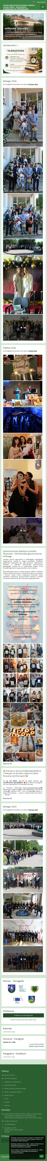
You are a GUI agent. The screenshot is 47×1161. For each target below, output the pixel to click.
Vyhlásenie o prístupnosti (12, 1082)
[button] (33, 2)
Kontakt (7, 1102)
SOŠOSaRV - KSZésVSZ (16, 28)
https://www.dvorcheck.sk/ (31, 788)
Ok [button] (41, 1156)
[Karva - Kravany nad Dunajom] (12, 988)
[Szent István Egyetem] (23, 988)
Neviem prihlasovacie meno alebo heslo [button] (23, 1020)
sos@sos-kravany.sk (10, 1121)
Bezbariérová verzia (9, 1157)
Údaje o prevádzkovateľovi (13, 1092)
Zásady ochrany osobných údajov (15, 1088)
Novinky (7, 1105)
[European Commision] (18, 999)
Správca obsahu (9, 1075)
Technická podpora (10, 1078)
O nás (6, 1099)
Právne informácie (10, 1085)
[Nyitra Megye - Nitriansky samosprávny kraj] (32, 999)
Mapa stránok (8, 1095)
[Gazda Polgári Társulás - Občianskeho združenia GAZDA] (34, 988)
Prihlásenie (41, 2)
